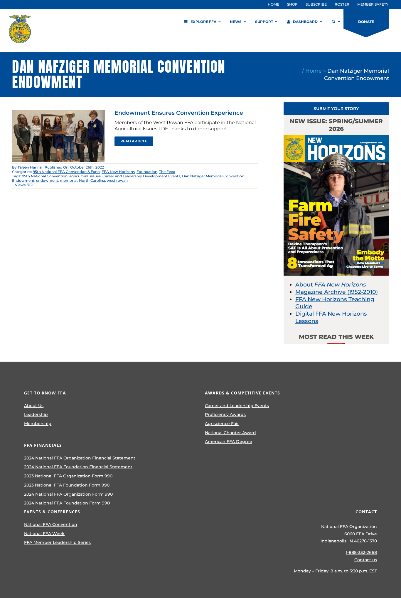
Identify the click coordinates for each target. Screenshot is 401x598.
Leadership (36, 414)
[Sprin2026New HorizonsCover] (336, 137)
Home (313, 71)
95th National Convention (45, 176)
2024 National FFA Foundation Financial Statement (78, 466)
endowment (47, 180)
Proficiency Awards (225, 414)
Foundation (147, 171)
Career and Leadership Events (237, 405)
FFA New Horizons (118, 171)
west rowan (117, 180)
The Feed (167, 171)
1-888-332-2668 (361, 552)
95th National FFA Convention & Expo (66, 171)
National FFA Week (44, 533)
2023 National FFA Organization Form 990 (68, 476)
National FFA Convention (50, 524)
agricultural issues (85, 176)
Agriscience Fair (222, 423)
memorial (68, 180)
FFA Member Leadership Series (57, 542)
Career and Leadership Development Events (141, 176)
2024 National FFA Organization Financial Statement (79, 458)
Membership (37, 423)
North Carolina (92, 180)
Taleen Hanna (30, 167)
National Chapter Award (230, 432)
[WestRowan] (58, 112)
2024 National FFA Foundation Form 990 (67, 503)
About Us (33, 405)
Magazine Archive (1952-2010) (336, 292)
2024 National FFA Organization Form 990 (68, 494)
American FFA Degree (228, 441)
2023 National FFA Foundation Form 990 (66, 485)
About (330, 284)
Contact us (365, 559)
